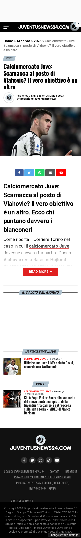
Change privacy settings (63, 534)
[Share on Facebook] (19, 172)
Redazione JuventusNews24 (38, 98)
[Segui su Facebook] (24, 460)
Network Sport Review (42, 488)
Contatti (55, 472)
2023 (37, 41)
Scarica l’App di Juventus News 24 (24, 472)
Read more (39, 272)
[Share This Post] (40, 172)
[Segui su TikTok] (49, 460)
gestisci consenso (22, 500)
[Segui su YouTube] (57, 460)
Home (8, 41)
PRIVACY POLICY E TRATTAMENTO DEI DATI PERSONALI (42, 477)
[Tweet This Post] (29, 172)
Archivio (23, 41)
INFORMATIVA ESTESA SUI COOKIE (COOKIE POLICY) (42, 483)
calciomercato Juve (49, 246)
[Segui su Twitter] (32, 460)
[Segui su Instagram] (40, 460)
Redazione (71, 472)
